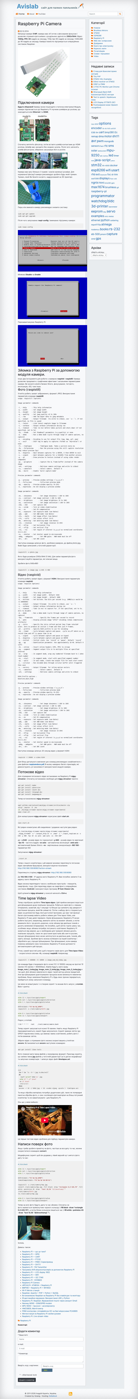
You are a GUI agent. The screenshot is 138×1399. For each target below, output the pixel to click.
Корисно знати (100, 48)
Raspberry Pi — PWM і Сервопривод (37, 1262)
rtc (106, 145)
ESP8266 (97, 35)
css (93, 132)
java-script (103, 160)
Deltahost (53, 1396)
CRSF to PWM (99, 84)
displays (104, 178)
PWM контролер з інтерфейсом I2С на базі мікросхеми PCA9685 (50, 1311)
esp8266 (98, 170)
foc (109, 174)
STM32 (97, 33)
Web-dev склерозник (103, 41)
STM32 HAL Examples (102, 79)
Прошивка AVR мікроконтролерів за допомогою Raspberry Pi (48, 1270)
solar (94, 150)
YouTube (41, 14)
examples (97, 216)
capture (112, 234)
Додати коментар (26, 1380)
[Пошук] (120, 14)
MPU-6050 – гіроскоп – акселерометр (38, 1306)
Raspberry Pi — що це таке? (34, 1251)
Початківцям (99, 51)
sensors (95, 145)
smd (93, 239)
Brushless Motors (101, 30)
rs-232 (114, 229)
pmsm (103, 234)
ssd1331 (113, 128)
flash (102, 146)
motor (108, 136)
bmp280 (109, 132)
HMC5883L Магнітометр (32, 1308)
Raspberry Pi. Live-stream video (35, 1316)
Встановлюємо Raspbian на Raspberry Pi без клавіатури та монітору (51, 1295)
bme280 (108, 183)
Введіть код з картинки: (28, 1365)
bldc (110, 201)
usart (115, 170)
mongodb (109, 141)
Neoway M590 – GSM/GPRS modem (37, 1303)
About (31, 14)
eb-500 (95, 234)
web (92, 160)
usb (115, 179)
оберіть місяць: (98, 252)
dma (101, 136)
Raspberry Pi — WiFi (30, 1275)
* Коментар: (23, 1353)
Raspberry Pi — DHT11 (31, 1264)
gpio (113, 183)
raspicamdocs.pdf (36, 764)
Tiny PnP (96, 76)
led (111, 155)
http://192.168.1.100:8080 (61, 872)
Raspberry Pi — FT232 (31, 1259)
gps (98, 238)
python (105, 220)
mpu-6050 (94, 124)
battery (105, 156)
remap (94, 136)
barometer (113, 207)
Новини (97, 28)
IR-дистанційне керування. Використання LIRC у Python (46, 1298)
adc (101, 156)
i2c (116, 132)
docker (114, 165)
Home (22, 14)
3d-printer (99, 206)
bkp (104, 212)
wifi (108, 170)
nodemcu (95, 229)
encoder (96, 128)
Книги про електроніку (103, 46)
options (105, 123)
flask (111, 179)
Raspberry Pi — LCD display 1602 (36, 1272)
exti (98, 174)
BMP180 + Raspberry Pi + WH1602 (36, 1288)
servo (111, 211)
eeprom (97, 211)
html (101, 182)
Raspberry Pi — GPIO (30, 1254)
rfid (93, 174)
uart (101, 132)
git (118, 187)
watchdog (99, 201)
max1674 (98, 187)
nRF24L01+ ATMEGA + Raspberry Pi (37, 1285)
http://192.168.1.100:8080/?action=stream (34, 868)
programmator (103, 196)
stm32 (96, 165)
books (104, 229)
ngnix (95, 182)
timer (116, 155)
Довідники (98, 43)
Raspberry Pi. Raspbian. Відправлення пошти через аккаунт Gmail (49, 1301)
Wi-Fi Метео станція (30, 1290)
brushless (110, 187)
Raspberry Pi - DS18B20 (32, 1280)
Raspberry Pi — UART (31, 1257)
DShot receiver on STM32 (103, 82)
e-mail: (20, 1344)
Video (96, 56)
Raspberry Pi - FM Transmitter (34, 1267)
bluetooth (103, 175)
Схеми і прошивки (102, 54)
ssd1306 (95, 178)
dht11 (115, 136)
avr (93, 141)
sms (111, 145)
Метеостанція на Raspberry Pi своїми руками (41, 1314)
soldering (114, 220)
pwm (100, 141)
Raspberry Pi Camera (30, 1283)
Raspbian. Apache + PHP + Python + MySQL (40, 1293)
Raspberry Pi (25, 1320)
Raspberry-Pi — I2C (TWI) (32, 1277)
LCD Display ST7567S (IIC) (104, 102)
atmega (106, 224)
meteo (111, 216)
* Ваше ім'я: (23, 1335)
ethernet (95, 220)
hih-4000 (106, 165)
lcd (108, 128)
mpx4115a (96, 224)
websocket (102, 151)
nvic (106, 216)
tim (97, 132)
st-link (114, 174)
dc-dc (104, 128)
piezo (113, 160)
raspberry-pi (99, 191)
